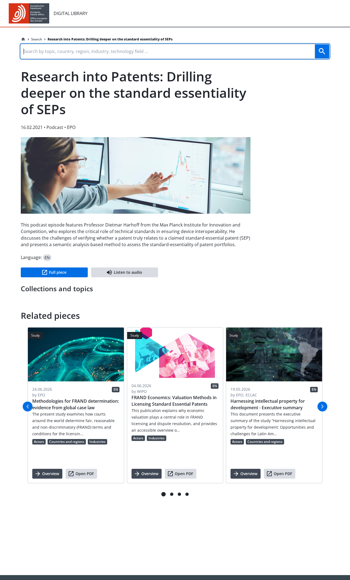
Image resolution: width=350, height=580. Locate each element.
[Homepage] (23, 39)
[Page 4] (187, 494)
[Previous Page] (28, 406)
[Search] (322, 51)
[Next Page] (322, 406)
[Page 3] (179, 494)
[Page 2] (171, 494)
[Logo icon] (29, 13)
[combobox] (175, 50)
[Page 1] (163, 494)
